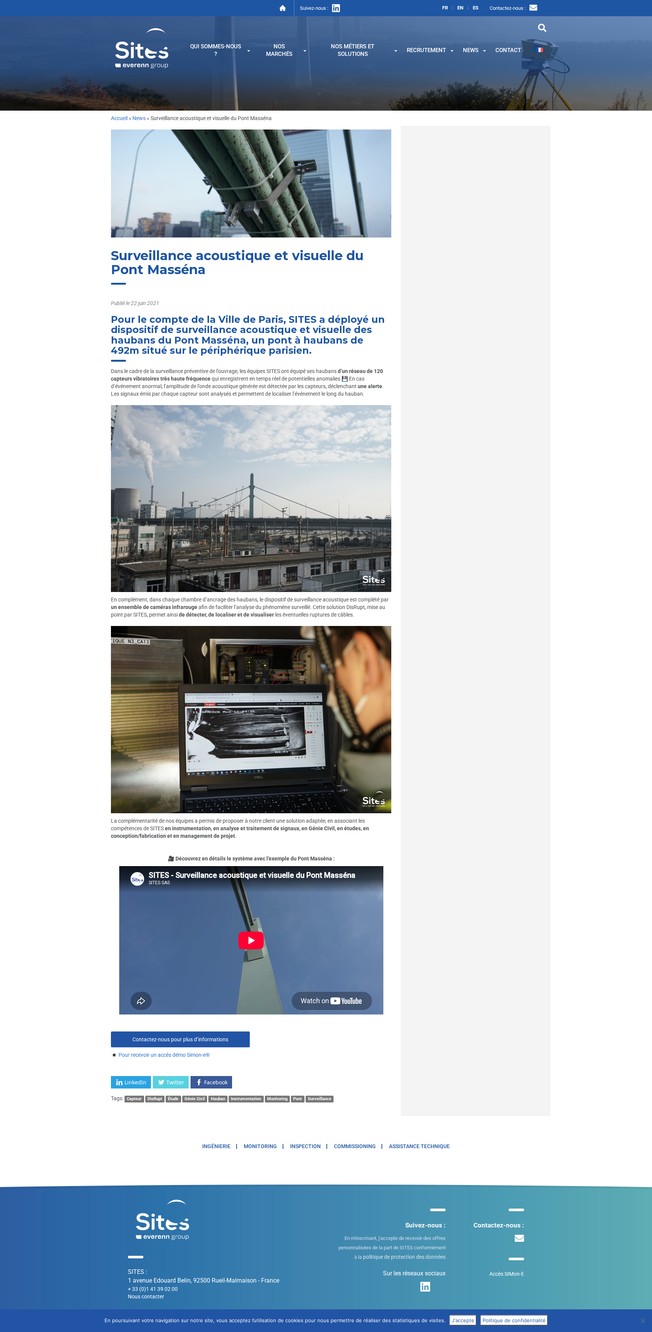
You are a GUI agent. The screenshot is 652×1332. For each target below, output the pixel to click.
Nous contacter (146, 1296)
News (470, 50)
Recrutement (426, 50)
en (460, 8)
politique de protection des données (404, 1257)
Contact (508, 50)
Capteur (134, 1098)
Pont (297, 1098)
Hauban (218, 1098)
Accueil (119, 118)
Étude (173, 1098)
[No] (642, 1320)
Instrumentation (246, 1098)
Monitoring (277, 1098)
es (475, 8)
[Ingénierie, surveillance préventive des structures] (141, 47)
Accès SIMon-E (506, 1274)
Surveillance (319, 1098)
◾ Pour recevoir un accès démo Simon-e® (160, 1055)
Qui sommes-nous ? (215, 50)
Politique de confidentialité (514, 1320)
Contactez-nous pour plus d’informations (180, 1039)
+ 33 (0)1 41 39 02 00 (153, 1289)
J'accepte (463, 1320)
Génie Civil (195, 1098)
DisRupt (155, 1098)
